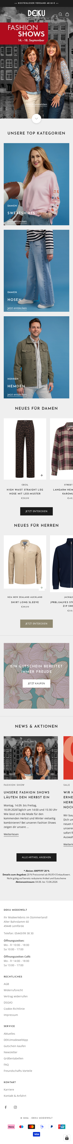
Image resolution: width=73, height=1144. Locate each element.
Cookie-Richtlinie (14, 1008)
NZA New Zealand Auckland (24, 597)
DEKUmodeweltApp (16, 1040)
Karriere (9, 1089)
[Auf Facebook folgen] (5, 1107)
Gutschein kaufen (15, 1046)
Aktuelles (9, 1033)
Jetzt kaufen (36, 683)
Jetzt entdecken (17, 221)
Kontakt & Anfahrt (15, 1095)
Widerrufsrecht (13, 990)
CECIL (25, 485)
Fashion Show (14, 785)
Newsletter (10, 1052)
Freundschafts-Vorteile (18, 1071)
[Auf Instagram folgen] (15, 1107)
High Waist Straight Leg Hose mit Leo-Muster (25, 492)
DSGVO (8, 1002)
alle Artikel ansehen (36, 857)
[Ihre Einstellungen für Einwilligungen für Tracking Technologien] (67, 1138)
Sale (66, 785)
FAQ (6, 1064)
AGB (6, 984)
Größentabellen (13, 1058)
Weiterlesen (11, 834)
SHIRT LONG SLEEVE (25, 602)
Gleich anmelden (36, 104)
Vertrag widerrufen (16, 996)
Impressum (11, 1015)
